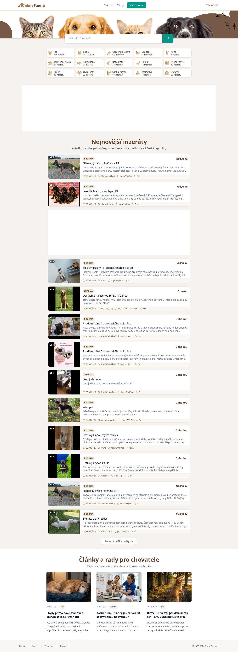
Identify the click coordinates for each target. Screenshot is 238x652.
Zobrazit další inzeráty (117, 541)
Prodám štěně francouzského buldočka (107, 323)
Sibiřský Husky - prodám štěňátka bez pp (108, 268)
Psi (62, 606)
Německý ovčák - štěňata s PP (101, 163)
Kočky (113, 606)
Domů (22, 646)
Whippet (88, 407)
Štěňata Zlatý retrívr (95, 518)
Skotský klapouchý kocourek (100, 435)
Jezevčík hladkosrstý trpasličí (100, 191)
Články (120, 5)
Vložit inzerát (137, 5)
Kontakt (34, 646)
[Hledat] (167, 38)
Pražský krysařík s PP (96, 463)
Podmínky (49, 646)
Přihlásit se (211, 5)
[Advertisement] (119, 108)
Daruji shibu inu (92, 379)
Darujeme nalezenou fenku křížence (105, 295)
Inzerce (108, 5)
